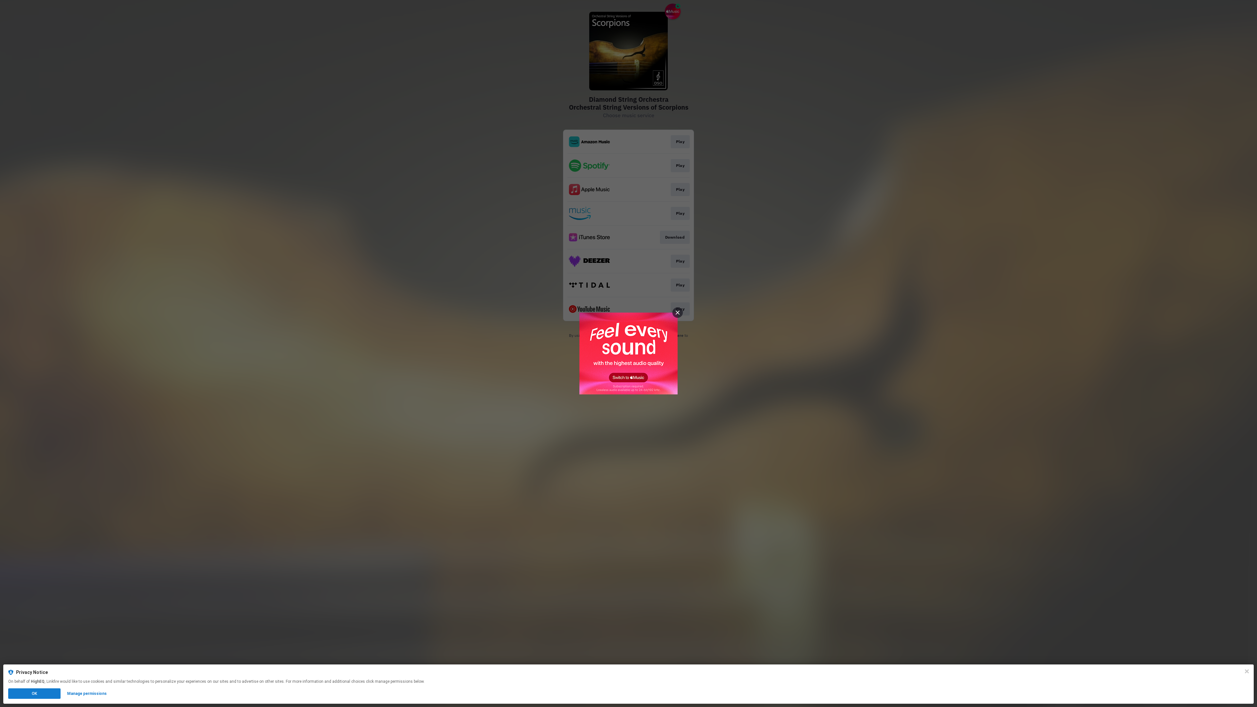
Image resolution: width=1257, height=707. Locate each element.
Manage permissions (87, 693)
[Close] (1247, 671)
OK (34, 693)
